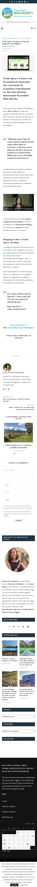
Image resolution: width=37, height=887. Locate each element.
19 (4, 844)
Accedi (4, 801)
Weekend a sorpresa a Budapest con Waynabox (9, 660)
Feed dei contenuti (8, 806)
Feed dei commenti (9, 812)
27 (9, 848)
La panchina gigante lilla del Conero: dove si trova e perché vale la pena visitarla (27, 692)
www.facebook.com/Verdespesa (20, 327)
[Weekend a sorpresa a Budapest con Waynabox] (9, 648)
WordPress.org (7, 817)
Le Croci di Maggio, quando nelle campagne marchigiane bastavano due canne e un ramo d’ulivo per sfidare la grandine (9, 694)
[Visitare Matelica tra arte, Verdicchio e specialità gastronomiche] (18, 432)
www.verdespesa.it (18, 325)
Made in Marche (25, 38)
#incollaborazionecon (9, 38)
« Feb (4, 851)
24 (28, 844)
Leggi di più (24, 885)
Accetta (14, 885)
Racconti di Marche (9, 46)
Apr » (9, 851)
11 (33, 836)
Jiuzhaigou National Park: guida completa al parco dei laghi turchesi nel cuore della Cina (27, 662)
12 (4, 840)
